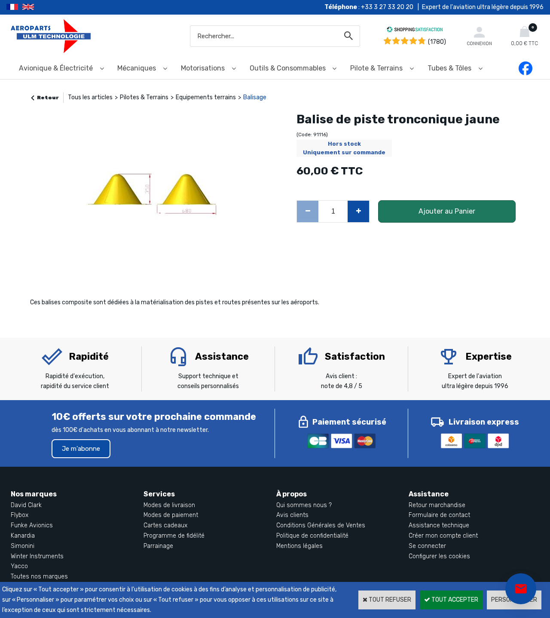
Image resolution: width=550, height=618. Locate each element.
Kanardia (23, 535)
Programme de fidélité (174, 535)
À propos (291, 494)
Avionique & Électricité (56, 68)
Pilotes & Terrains (144, 97)
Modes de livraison (169, 505)
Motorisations (203, 68)
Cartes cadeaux (165, 525)
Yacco (19, 566)
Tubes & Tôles (449, 68)
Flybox (19, 515)
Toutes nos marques (39, 576)
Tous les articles (90, 97)
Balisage (254, 97)
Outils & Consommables (288, 68)
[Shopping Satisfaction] (415, 30)
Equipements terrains (206, 97)
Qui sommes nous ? (304, 505)
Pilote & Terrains (376, 68)
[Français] (14, 7)
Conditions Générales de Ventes (320, 525)
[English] (38, 7)
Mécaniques (136, 68)
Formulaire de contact (439, 515)
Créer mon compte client (443, 535)
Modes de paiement (171, 515)
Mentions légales (299, 546)
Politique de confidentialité (312, 535)
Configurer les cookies (439, 556)
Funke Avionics (32, 525)
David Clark (26, 505)
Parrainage (158, 546)
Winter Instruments (37, 556)
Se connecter (427, 546)
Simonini (22, 546)
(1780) (437, 42)
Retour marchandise (437, 505)
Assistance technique (439, 525)
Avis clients (292, 515)
